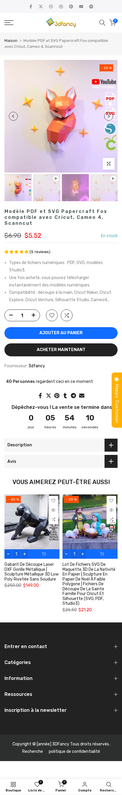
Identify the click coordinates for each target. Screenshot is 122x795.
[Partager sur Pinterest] (57, 395)
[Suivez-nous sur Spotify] (91, 6)
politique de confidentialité (74, 751)
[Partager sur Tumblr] (65, 395)
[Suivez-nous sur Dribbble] (61, 6)
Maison (10, 40)
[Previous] (13, 116)
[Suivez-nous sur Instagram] (51, 6)
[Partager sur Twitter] (48, 395)
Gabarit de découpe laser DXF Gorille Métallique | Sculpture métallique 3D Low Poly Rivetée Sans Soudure (31, 572)
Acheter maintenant (61, 349)
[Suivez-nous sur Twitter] (41, 6)
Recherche (32, 751)
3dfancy (36, 365)
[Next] (108, 116)
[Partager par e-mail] (81, 395)
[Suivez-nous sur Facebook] (31, 6)
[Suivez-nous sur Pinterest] (71, 6)
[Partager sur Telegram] (73, 395)
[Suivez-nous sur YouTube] (81, 6)
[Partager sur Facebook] (40, 395)
